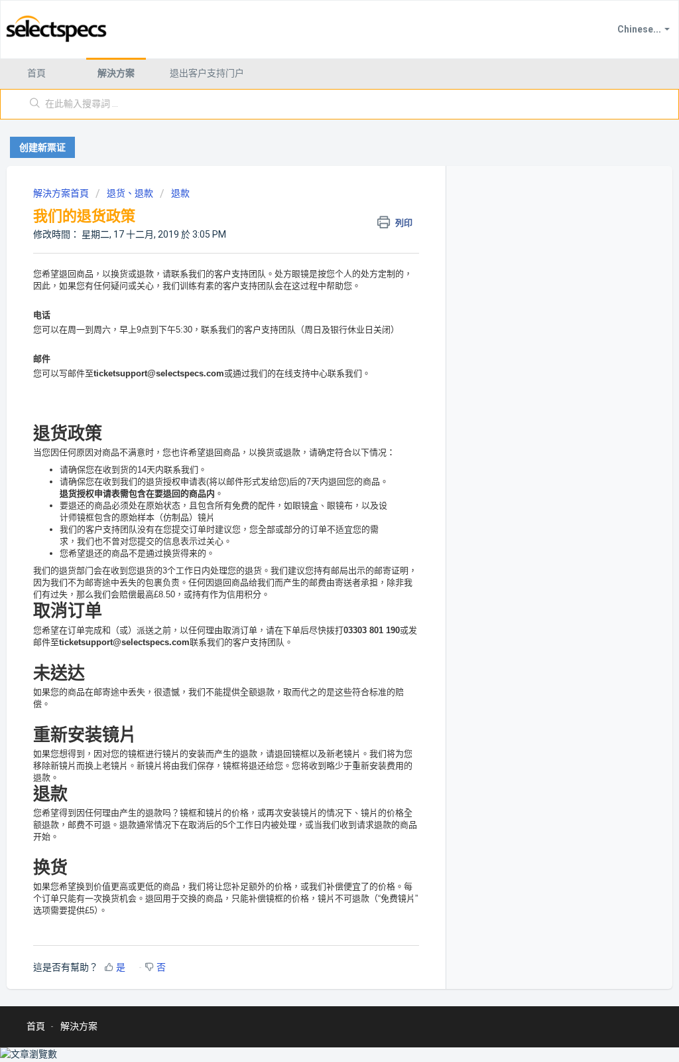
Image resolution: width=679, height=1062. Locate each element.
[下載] (315, 363)
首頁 (36, 73)
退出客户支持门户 (207, 73)
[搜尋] (35, 104)
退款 (180, 193)
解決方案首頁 (62, 193)
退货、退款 (130, 193)
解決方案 (116, 73)
